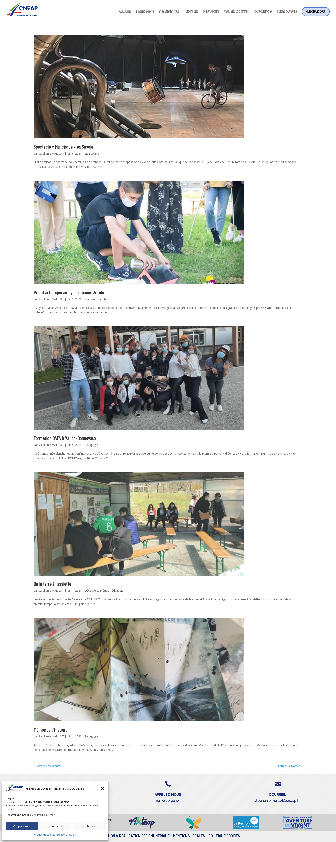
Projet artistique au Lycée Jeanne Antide (69, 292)
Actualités (125, 12)
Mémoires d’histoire (50, 730)
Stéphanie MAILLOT (51, 153)
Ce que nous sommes (236, 12)
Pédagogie (91, 445)
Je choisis (89, 826)
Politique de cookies (44, 834)
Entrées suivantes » (290, 766)
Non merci (55, 826)
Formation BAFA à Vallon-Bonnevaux (65, 438)
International (211, 12)
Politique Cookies (224, 835)
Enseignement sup (169, 12)
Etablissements (145, 12)
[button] (103, 789)
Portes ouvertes (287, 12)
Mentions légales (66, 834)
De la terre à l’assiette (52, 584)
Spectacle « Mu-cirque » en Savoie (63, 147)
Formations (191, 12)
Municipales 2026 (315, 12)
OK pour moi (21, 826)
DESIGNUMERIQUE (155, 835)
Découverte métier (96, 299)
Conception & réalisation (117, 835)
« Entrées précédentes (48, 766)
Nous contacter (262, 12)
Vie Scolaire (92, 153)
